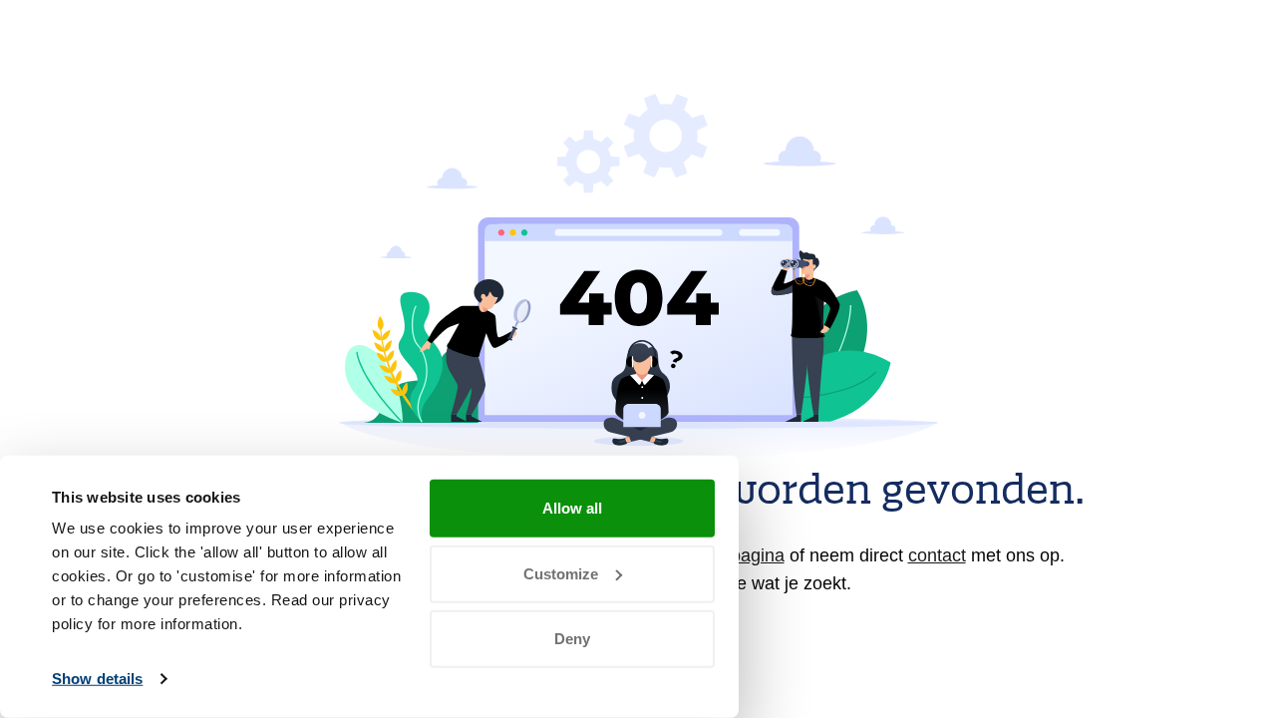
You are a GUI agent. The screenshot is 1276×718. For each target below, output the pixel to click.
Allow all (572, 508)
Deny (572, 638)
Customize (560, 572)
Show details (97, 678)
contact (937, 555)
